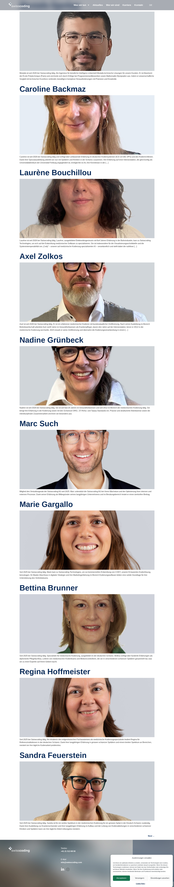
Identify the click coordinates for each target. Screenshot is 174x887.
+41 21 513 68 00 (68, 851)
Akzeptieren (121, 878)
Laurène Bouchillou (55, 172)
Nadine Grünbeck (51, 340)
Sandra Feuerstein (53, 755)
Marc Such (39, 423)
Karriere (127, 5)
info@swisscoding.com (71, 862)
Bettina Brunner (49, 588)
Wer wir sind (112, 5)
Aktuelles (98, 5)
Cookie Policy (140, 884)
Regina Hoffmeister (55, 671)
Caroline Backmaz (53, 89)
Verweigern (139, 878)
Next (151, 836)
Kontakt (138, 5)
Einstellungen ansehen (160, 878)
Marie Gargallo (46, 504)
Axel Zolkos (41, 256)
